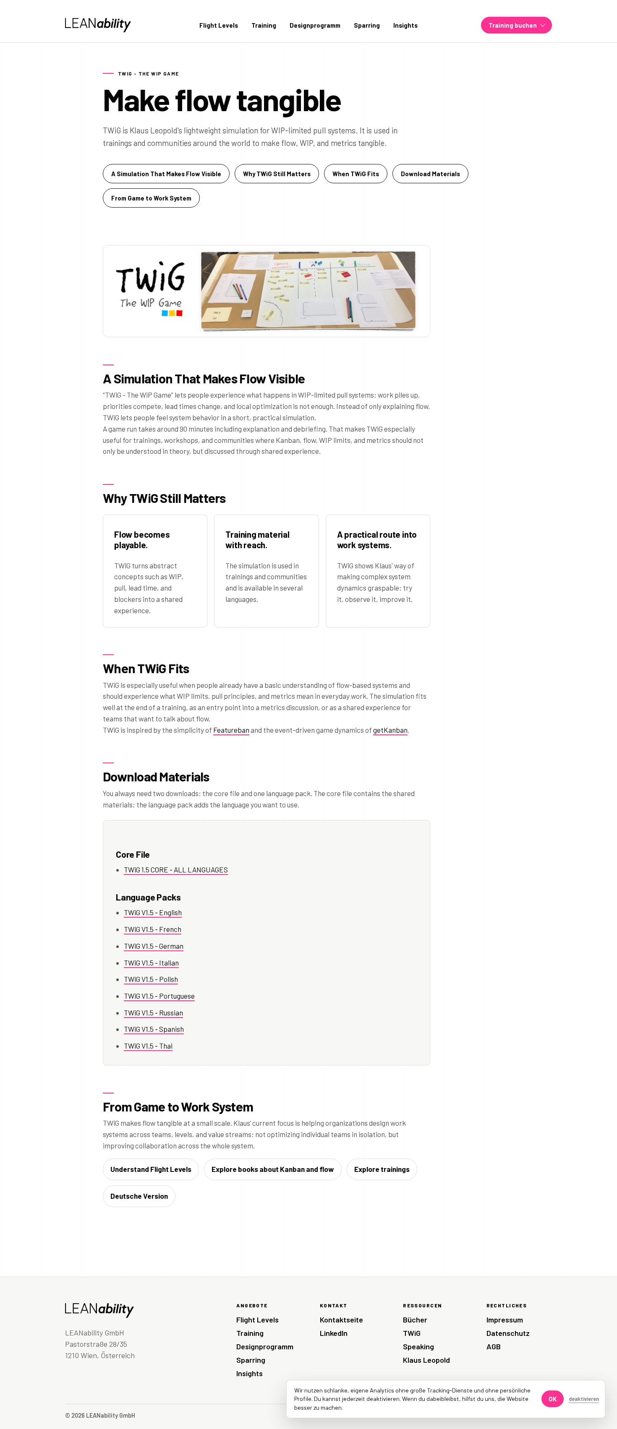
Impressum (504, 1319)
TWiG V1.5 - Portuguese (159, 996)
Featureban (231, 730)
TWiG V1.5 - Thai (148, 1045)
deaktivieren (584, 1398)
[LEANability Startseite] (98, 25)
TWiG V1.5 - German (153, 946)
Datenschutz (508, 1333)
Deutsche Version (139, 1196)
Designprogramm (315, 25)
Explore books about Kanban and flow (273, 1169)
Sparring (367, 25)
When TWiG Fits (355, 173)
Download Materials (430, 173)
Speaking (418, 1346)
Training (263, 25)
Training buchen (513, 25)
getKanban (390, 730)
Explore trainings (382, 1169)
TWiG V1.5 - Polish (151, 979)
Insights (405, 25)
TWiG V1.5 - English (153, 912)
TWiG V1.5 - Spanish (154, 1029)
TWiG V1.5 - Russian (153, 1012)
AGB (493, 1346)
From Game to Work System (151, 198)
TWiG (412, 1333)
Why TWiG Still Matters (277, 173)
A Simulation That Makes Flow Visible (166, 173)
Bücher (415, 1319)
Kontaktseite (341, 1319)
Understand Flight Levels (150, 1169)
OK (553, 1399)
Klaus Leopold (426, 1359)
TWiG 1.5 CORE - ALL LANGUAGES (176, 869)
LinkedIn (334, 1333)
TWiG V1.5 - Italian (151, 962)
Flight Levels (218, 25)
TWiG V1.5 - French (152, 929)
